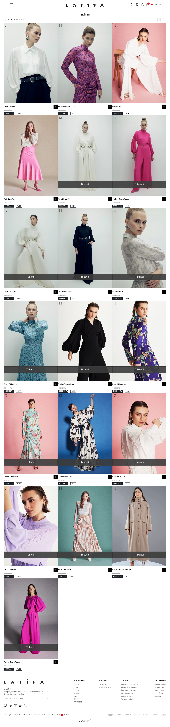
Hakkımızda (103, 684)
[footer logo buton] (29, 681)
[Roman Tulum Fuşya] (31, 618)
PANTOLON (78, 702)
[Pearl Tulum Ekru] (139, 433)
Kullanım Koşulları (127, 696)
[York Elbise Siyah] (85, 248)
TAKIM (76, 699)
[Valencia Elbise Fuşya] (85, 63)
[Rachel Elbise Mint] (31, 433)
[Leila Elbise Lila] (31, 526)
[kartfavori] (6, 25)
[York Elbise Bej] (85, 155)
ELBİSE (76, 684)
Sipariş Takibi (160, 690)
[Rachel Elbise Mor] (139, 341)
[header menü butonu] (11, 5)
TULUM (77, 693)
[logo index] (85, 4)
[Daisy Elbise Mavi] (31, 341)
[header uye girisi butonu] (142, 4)
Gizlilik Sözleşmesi (127, 693)
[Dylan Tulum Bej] (31, 248)
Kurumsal (103, 681)
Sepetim (158, 696)
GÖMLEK (77, 687)
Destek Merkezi (160, 684)
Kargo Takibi (159, 687)
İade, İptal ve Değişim (128, 690)
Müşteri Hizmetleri (105, 687)
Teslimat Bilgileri (127, 699)
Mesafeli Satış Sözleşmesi (130, 684)
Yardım (124, 681)
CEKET (76, 690)
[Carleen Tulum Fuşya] (139, 155)
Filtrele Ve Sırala (16, 19)
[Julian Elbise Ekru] (85, 433)
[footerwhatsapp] (20, 705)
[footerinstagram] (5, 705)
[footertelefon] (25, 705)
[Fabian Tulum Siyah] (85, 341)
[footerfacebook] (10, 705)
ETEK (76, 696)
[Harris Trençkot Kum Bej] (139, 526)
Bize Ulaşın (160, 681)
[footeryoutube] (15, 705)
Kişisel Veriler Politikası (129, 687)
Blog (100, 690)
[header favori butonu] (137, 4)
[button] (147, 4)
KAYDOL (49, 698)
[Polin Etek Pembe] (31, 155)
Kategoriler (79, 681)
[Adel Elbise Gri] (139, 248)
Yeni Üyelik (159, 693)
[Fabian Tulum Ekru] (139, 63)
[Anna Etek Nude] (85, 526)
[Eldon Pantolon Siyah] (31, 63)
